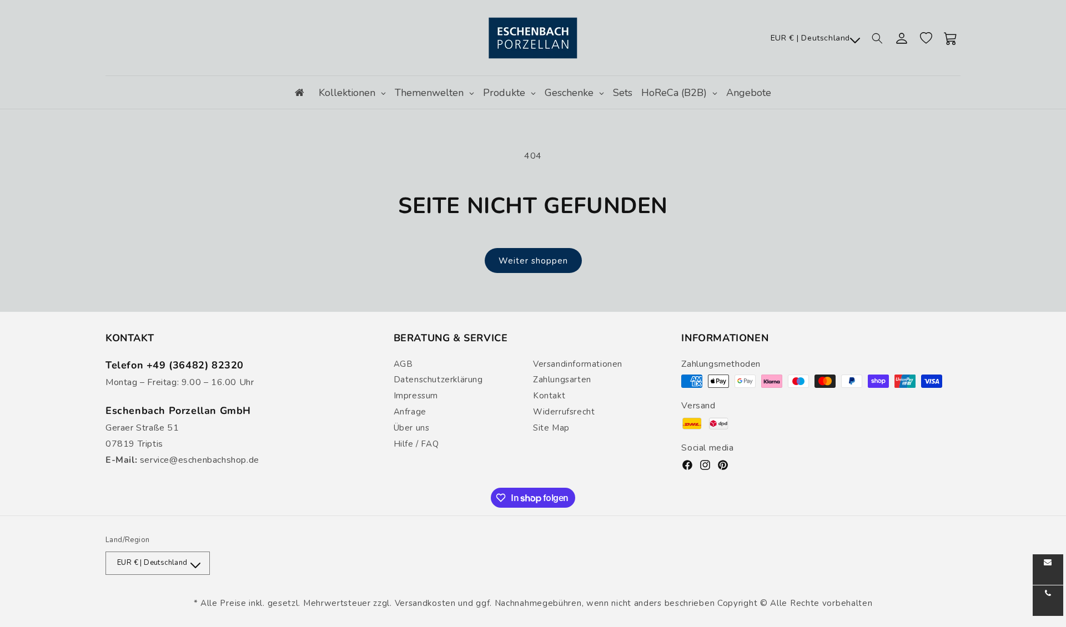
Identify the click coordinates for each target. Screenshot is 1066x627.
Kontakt (549, 395)
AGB (403, 364)
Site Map (551, 427)
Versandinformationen (577, 364)
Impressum (416, 395)
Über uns (412, 427)
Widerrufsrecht (564, 411)
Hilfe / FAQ (416, 443)
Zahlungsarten (562, 379)
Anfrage (410, 411)
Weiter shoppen (533, 260)
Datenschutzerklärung (438, 379)
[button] (877, 38)
